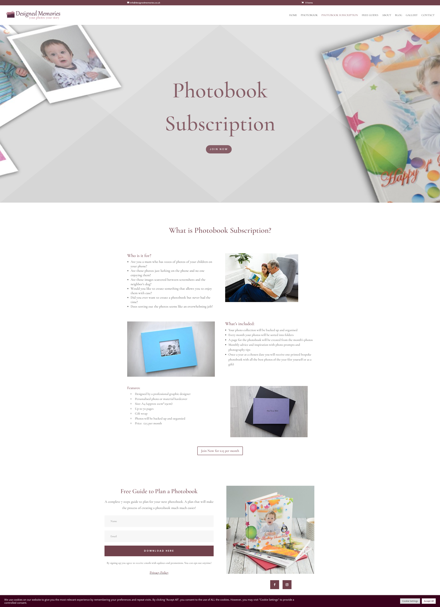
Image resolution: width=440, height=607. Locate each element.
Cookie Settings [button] (410, 601)
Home (293, 15)
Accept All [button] (429, 601)
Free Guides (370, 15)
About (386, 15)
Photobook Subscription (339, 15)
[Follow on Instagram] (287, 584)
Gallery (412, 15)
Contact (427, 15)
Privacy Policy (159, 573)
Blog (398, 15)
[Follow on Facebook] (274, 584)
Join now (219, 149)
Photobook (309, 15)
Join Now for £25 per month (220, 451)
